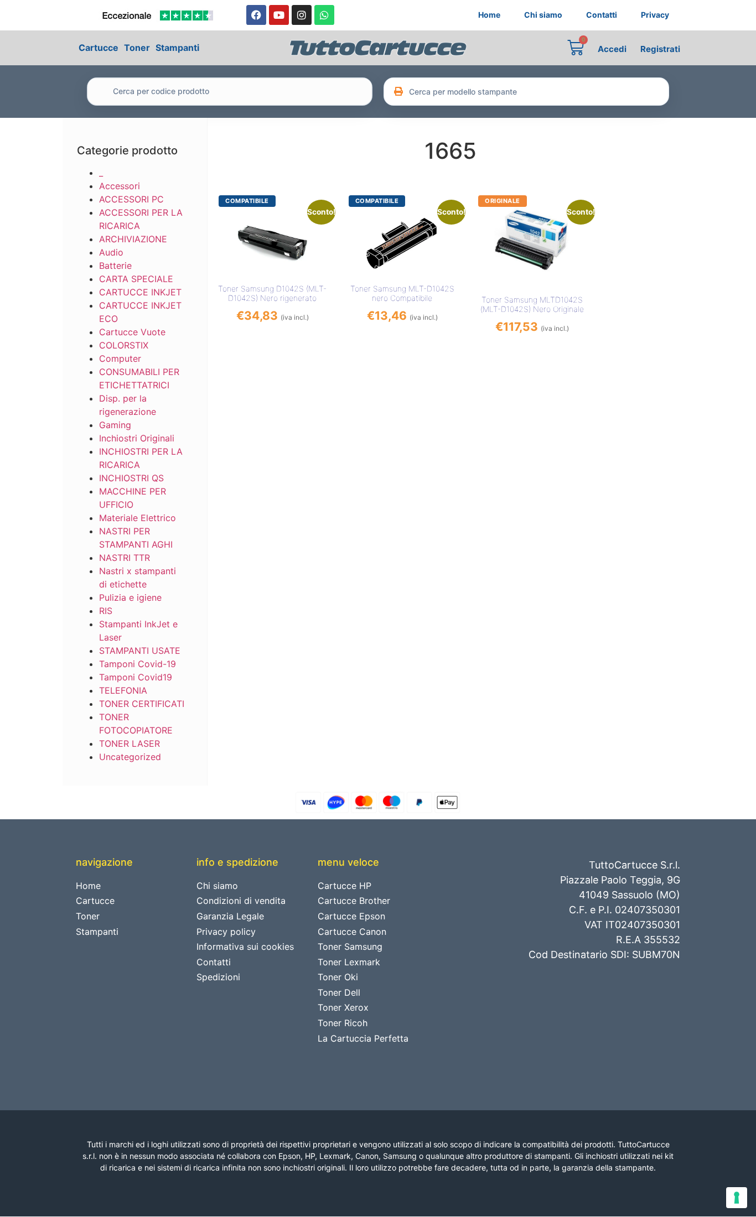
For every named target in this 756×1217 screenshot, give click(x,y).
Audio (111, 252)
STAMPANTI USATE (139, 650)
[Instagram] (302, 15)
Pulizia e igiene (130, 597)
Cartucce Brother (354, 900)
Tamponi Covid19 (135, 677)
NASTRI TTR (124, 557)
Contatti (601, 14)
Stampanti (177, 47)
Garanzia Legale (230, 916)
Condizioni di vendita (241, 900)
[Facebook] (256, 15)
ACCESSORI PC (131, 199)
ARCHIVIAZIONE (133, 239)
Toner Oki (338, 976)
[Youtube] (279, 15)
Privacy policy (226, 931)
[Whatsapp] (324, 15)
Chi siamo (543, 14)
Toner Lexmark (349, 962)
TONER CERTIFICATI (141, 703)
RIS (105, 610)
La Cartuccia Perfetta (363, 1038)
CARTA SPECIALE (136, 278)
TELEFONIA (123, 690)
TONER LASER (129, 743)
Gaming (115, 424)
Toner (137, 47)
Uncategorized (130, 756)
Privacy (655, 14)
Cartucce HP (344, 885)
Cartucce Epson (351, 916)
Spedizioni (218, 976)
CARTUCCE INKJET (140, 292)
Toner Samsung (350, 946)
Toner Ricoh (342, 1022)
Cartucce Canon (352, 931)
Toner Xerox (343, 1007)
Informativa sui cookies (245, 946)
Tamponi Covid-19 (137, 663)
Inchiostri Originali (136, 438)
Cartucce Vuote (132, 331)
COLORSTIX (123, 345)
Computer (120, 358)
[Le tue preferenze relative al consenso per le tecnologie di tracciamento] (736, 1197)
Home (489, 14)
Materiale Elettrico (137, 517)
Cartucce (98, 47)
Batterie (115, 265)
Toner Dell (339, 992)
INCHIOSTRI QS (131, 477)
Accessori (119, 185)
